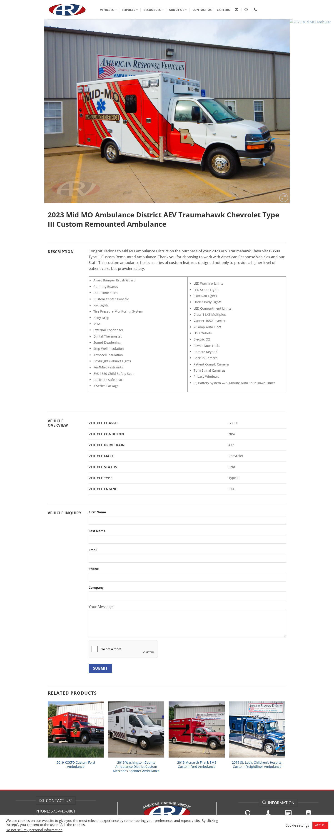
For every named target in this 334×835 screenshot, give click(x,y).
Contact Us (202, 10)
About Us (176, 10)
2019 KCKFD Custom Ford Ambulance (76, 764)
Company (96, 587)
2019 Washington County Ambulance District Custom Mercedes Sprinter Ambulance (136, 766)
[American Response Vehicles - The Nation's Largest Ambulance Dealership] (70, 9)
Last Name (97, 531)
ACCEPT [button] (320, 825)
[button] (283, 197)
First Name (97, 512)
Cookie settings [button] (297, 825)
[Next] (318, 111)
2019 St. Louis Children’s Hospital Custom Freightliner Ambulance (257, 764)
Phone (94, 569)
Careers (223, 10)
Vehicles (107, 10)
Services (128, 10)
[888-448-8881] (256, 9)
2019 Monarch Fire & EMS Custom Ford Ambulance (196, 764)
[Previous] (16, 111)
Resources (152, 10)
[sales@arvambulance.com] (237, 9)
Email (93, 550)
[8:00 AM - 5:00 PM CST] (246, 9)
